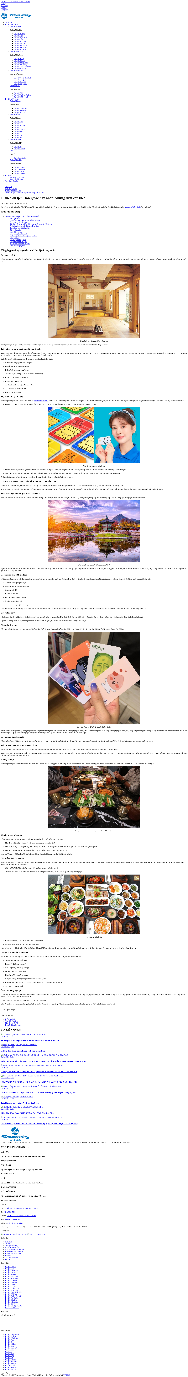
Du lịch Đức (18, 131)
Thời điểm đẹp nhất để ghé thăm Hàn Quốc (24, 226)
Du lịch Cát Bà (19, 39)
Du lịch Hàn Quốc (20, 112)
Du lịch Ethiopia (19, 167)
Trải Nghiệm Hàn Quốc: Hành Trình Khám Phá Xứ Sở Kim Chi (30, 1040)
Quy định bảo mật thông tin (14, 1249)
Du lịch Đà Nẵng (20, 68)
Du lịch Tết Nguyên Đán (22, 95)
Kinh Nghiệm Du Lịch (13, 1025)
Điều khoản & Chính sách (14, 1251)
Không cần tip (14, 238)
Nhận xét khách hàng (12, 1247)
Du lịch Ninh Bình (20, 45)
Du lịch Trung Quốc (21, 108)
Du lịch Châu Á (15, 101)
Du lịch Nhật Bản (20, 110)
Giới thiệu (8, 1242)
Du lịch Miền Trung (16, 51)
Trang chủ (8, 22)
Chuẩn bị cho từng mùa (18, 240)
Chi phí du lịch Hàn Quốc (18, 242)
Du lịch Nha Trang (20, 65)
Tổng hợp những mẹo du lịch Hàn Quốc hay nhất (22, 216)
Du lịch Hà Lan (19, 125)
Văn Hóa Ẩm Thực (12, 1021)
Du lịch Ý (17, 133)
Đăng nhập (4, 10)
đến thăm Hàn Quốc (41, 401)
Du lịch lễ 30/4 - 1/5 (21, 97)
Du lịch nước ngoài (11, 99)
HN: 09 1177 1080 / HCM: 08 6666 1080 (15, 2)
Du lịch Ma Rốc (19, 173)
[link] (36, 1234)
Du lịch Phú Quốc (20, 80)
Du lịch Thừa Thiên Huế (22, 66)
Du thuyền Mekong (16, 179)
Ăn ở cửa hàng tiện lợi (17, 246)
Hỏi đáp (8, 1255)
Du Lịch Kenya (19, 169)
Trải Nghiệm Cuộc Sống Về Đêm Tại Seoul (20, 1103)
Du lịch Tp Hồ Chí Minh (22, 78)
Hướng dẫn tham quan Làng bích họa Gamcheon (23, 1051)
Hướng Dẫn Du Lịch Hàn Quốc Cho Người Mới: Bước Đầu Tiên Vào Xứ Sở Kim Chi (39, 1071)
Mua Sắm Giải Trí (11, 1023)
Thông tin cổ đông (11, 1245)
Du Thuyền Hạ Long (17, 177)
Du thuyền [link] (9, 175)
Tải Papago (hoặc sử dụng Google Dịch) (24, 236)
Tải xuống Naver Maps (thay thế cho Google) (25, 220)
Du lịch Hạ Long (20, 41)
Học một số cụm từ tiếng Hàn (20, 228)
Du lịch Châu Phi (16, 160)
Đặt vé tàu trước (15, 230)
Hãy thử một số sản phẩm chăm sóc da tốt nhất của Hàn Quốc (31, 224)
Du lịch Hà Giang (20, 49)
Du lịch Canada (19, 149)
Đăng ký (4, 8)
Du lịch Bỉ (17, 124)
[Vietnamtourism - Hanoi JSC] (16, 19)
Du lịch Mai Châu (20, 43)
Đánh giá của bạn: (9, 1010)
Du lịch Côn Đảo (20, 82)
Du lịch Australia (20, 158)
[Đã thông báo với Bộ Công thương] (14, 1234)
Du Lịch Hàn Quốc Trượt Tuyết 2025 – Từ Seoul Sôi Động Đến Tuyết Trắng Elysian (38, 1092)
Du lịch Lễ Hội (15, 86)
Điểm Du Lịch (10, 1019)
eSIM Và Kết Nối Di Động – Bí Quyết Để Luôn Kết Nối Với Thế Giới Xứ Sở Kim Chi (39, 1082)
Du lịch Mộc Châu (20, 38)
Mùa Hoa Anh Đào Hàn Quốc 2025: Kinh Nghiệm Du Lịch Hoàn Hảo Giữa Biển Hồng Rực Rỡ (43, 1061)
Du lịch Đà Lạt (19, 59)
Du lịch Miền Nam (16, 70)
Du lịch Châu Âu (15, 114)
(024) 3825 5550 (9, 1212)
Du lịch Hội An (19, 61)
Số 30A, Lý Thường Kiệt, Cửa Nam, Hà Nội (22, 1208)
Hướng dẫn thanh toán (13, 1253)
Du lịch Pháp (18, 122)
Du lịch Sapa (18, 36)
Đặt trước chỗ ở (15, 218)
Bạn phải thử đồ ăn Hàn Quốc (20, 244)
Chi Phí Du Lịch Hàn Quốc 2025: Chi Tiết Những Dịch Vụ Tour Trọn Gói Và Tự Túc (39, 1123)
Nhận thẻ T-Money (16, 232)
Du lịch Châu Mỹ (16, 139)
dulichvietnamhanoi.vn (15, 1223)
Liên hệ (3, 4)
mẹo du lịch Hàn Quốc (133, 207)
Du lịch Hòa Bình (20, 47)
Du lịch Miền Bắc (16, 26)
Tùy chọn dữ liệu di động (18, 222)
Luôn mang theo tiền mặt (18, 234)
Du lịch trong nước (11, 24)
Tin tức (7, 1244)
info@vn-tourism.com (12, 1219)
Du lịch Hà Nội (19, 34)
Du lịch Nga (18, 137)
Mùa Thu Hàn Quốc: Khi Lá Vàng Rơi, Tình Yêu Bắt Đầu (27, 1113)
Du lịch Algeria (19, 171)
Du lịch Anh (18, 127)
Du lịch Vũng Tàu (20, 84)
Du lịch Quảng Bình (21, 63)
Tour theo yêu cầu (11, 181)
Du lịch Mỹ (18, 147)
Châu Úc (13, 151)
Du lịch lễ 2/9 (18, 93)
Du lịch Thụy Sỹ (19, 129)
